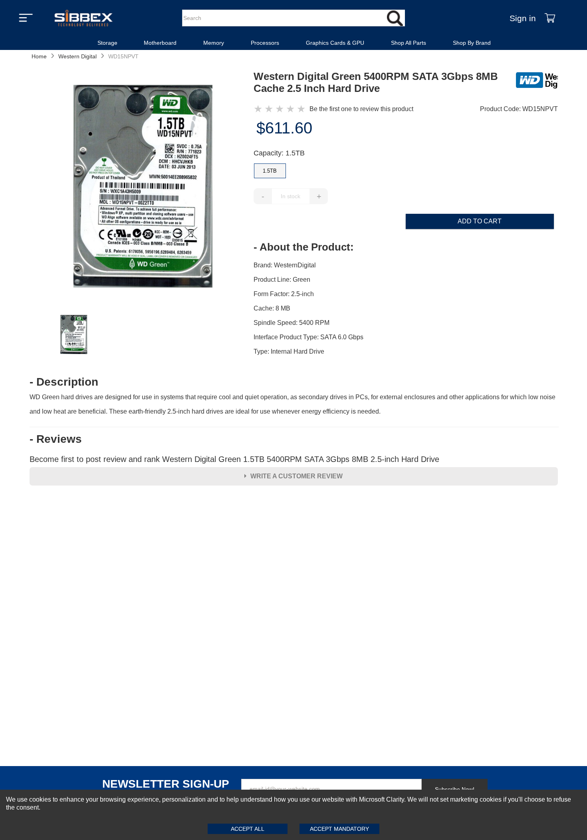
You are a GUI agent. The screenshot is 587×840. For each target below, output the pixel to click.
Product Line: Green (282, 279)
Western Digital (77, 56)
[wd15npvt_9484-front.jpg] (141, 187)
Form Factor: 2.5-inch (284, 294)
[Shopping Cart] (550, 18)
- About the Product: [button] (304, 247)
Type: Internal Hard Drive (289, 351)
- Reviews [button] (56, 439)
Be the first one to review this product (361, 108)
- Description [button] (64, 382)
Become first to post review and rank (234, 459)
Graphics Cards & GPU (335, 43)
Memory (213, 43)
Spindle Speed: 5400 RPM (291, 322)
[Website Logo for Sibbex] (83, 18)
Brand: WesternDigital (285, 265)
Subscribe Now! (454, 789)
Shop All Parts (408, 43)
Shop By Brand (472, 43)
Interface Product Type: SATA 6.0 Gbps (308, 337)
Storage (107, 43)
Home (39, 56)
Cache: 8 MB (272, 308)
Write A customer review (296, 476)
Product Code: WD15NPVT (519, 108)
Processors (265, 43)
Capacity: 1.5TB (279, 153)
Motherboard (160, 43)
